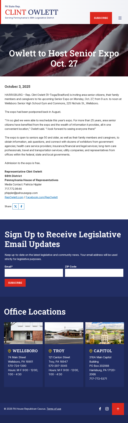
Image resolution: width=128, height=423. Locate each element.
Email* (9, 266)
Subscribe (101, 18)
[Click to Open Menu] (120, 18)
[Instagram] (107, 409)
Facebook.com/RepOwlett (42, 197)
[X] (15, 206)
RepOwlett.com (14, 197)
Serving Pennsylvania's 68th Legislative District (31, 12)
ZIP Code (70, 266)
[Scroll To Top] (118, 409)
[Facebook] (21, 206)
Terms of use (54, 408)
